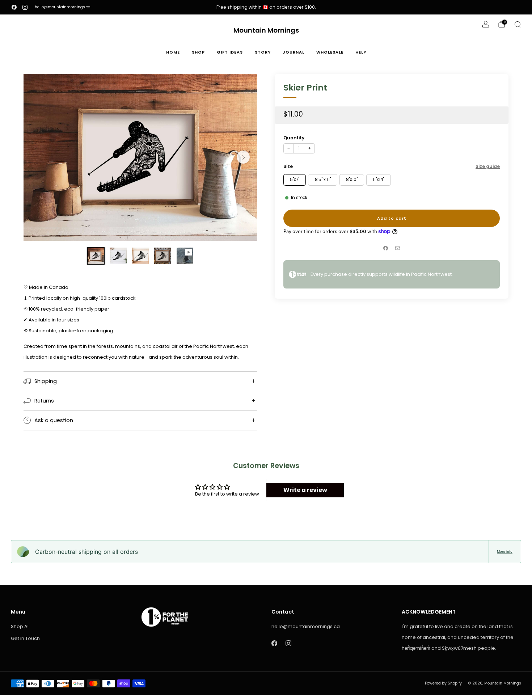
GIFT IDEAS (230, 52)
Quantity (293, 137)
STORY (263, 52)
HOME (173, 52)
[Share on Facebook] (385, 248)
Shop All (20, 626)
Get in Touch (25, 638)
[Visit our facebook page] (14, 7)
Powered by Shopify (443, 683)
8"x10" (352, 179)
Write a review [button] (305, 490)
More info (504, 551)
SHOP (198, 52)
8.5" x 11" (323, 179)
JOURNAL (293, 52)
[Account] (485, 24)
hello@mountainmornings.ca (62, 7)
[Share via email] (397, 248)
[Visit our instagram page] (25, 7)
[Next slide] (243, 157)
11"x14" (378, 179)
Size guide (488, 166)
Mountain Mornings (266, 30)
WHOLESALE (329, 52)
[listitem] (266, 7)
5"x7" (294, 179)
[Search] (517, 24)
